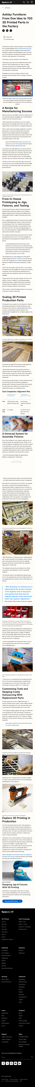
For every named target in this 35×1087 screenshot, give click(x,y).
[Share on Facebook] (3, 30)
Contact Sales (22, 1039)
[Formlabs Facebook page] (3, 1063)
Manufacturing (23, 982)
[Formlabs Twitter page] (7, 1063)
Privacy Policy (5, 1079)
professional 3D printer (24, 48)
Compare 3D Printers (7, 939)
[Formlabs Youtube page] (15, 1063)
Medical (4, 963)
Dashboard (21, 953)
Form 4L (4, 927)
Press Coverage (23, 1020)
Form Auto (4, 932)
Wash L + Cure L (23, 924)
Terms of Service (14, 1079)
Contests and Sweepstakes (11, 1081)
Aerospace (21, 987)
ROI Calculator (5, 1023)
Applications (5, 1013)
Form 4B (4, 924)
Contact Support (6, 1039)
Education (21, 994)
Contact (21, 1026)
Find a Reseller (22, 1042)
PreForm (21, 950)
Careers (21, 1015)
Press (20, 1018)
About (20, 1013)
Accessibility (5, 1042)
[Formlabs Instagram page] (11, 1063)
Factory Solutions (6, 982)
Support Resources (7, 1037)
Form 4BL (4, 929)
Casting (4, 965)
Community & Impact (24, 1023)
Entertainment (23, 997)
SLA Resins (5, 950)
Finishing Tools (23, 929)
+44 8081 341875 (23, 1037)
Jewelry (21, 999)
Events (3, 1020)
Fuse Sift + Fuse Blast (25, 927)
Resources (4, 1018)
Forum (3, 1026)
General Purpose (6, 955)
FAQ (21, 1081)
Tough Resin (6, 679)
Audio (20, 1002)
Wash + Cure (22, 921)
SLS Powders (5, 953)
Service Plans (5, 979)
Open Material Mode (7, 968)
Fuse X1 (4, 934)
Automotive (22, 984)
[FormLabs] (7, 2)
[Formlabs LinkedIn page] (19, 1063)
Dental (3, 960)
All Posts (7, 8)
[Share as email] (11, 30)
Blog (3, 1015)
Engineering (5, 958)
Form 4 (3, 921)
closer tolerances (18, 258)
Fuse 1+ (4, 937)
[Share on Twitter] (7, 30)
